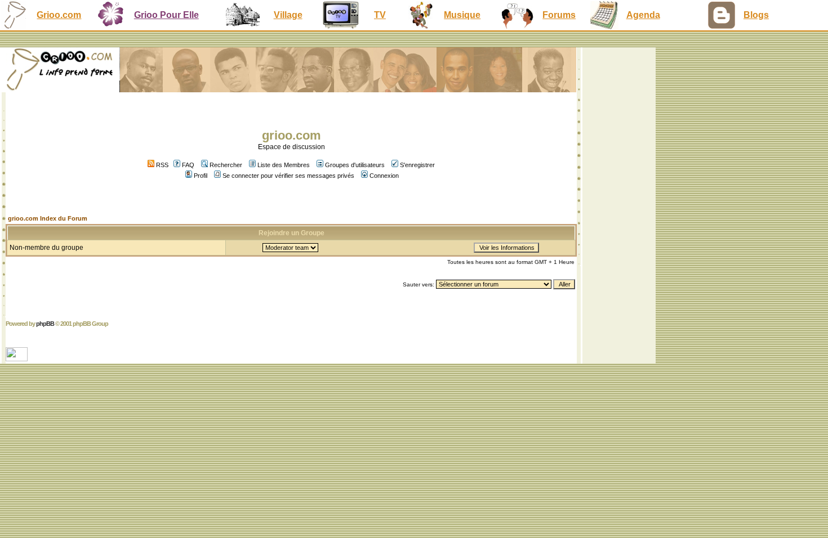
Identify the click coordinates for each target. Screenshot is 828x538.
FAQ (188, 165)
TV (380, 15)
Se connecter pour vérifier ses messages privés (288, 175)
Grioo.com (59, 15)
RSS (161, 165)
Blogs (756, 15)
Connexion (384, 175)
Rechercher (226, 165)
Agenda (643, 15)
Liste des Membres (283, 165)
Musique (462, 15)
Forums (559, 15)
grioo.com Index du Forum (47, 218)
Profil (200, 175)
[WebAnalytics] (18, 358)
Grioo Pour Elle (166, 15)
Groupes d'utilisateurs (355, 165)
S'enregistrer (417, 165)
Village (288, 15)
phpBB (45, 323)
